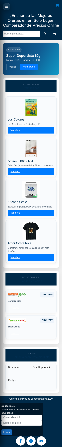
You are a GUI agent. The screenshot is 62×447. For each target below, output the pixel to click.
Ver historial (29, 66)
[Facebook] (20, 441)
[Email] (41, 441)
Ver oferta (15, 130)
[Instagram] (31, 441)
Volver (12, 67)
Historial (15, 308)
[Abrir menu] (6, 6)
